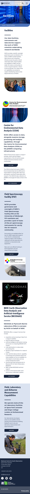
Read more (11, 430)
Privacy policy (25, 491)
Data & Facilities (10, 25)
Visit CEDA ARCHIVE (12, 183)
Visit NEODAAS (11, 376)
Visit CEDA (11, 165)
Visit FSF (11, 254)
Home (3, 25)
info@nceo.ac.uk (5, 474)
